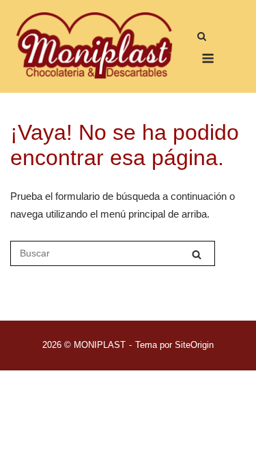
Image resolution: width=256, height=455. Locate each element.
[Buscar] (196, 254)
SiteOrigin (194, 345)
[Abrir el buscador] (202, 37)
